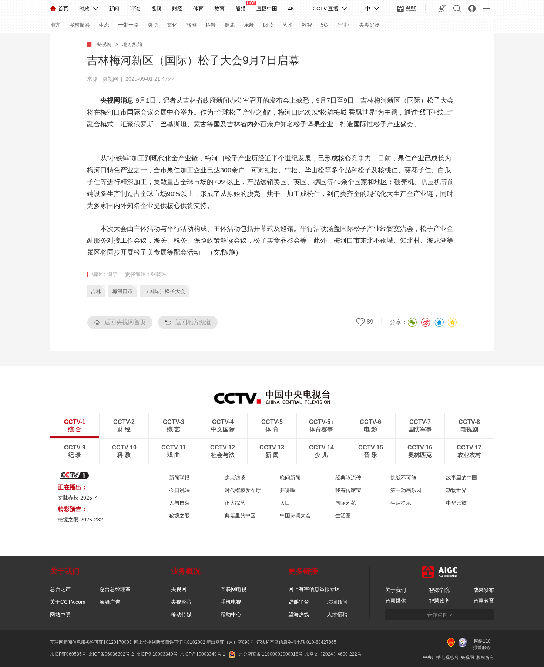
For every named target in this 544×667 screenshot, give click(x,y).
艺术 (287, 25)
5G (324, 25)
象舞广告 (110, 602)
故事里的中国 (461, 478)
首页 (63, 8)
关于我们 (395, 590)
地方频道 (132, 44)
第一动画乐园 (406, 490)
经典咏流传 (348, 478)
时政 (84, 8)
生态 (104, 25)
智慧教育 (483, 601)
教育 (219, 8)
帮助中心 (231, 614)
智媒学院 (439, 590)
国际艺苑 (345, 503)
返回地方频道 (193, 322)
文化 (172, 25)
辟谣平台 (298, 602)
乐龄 (249, 25)
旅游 (191, 25)
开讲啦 (287, 490)
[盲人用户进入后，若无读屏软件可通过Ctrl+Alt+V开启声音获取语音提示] (442, 8)
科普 (210, 25)
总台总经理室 (115, 589)
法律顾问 (337, 602)
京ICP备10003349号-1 (202, 654)
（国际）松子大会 (164, 291)
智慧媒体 (395, 601)
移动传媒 (181, 614)
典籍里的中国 (240, 515)
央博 (153, 25)
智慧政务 (439, 601)
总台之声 (60, 589)
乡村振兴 (79, 25)
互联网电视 (233, 589)
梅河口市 (122, 291)
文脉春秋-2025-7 (77, 498)
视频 (156, 8)
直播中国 (266, 8)
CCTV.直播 (325, 8)
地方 (55, 25)
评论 (135, 8)
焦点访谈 (235, 478)
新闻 (114, 8)
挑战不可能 (403, 478)
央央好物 (369, 25)
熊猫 (240, 8)
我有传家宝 (348, 490)
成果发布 (483, 590)
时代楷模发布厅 (243, 490)
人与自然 (179, 503)
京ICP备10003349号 (157, 654)
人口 (285, 503)
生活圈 (343, 515)
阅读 (268, 25)
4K (291, 8)
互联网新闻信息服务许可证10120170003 (91, 642)
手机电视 (231, 602)
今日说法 (179, 490)
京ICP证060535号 (68, 654)
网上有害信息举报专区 (314, 589)
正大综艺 (235, 503)
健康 (230, 25)
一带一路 (128, 25)
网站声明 (60, 614)
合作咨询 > (439, 615)
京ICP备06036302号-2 (111, 654)
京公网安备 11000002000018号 (271, 654)
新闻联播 (179, 478)
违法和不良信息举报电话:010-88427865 (296, 642)
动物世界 (456, 490)
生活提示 (400, 503)
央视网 (104, 44)
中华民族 (456, 503)
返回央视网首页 (125, 322)
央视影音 (181, 602)
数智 (307, 25)
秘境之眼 (179, 515)
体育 (198, 8)
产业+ (343, 25)
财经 (177, 8)
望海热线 (298, 614)
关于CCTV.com (67, 602)
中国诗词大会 (295, 515)
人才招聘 (337, 614)
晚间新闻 (290, 478)
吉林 (96, 291)
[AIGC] (406, 8)
